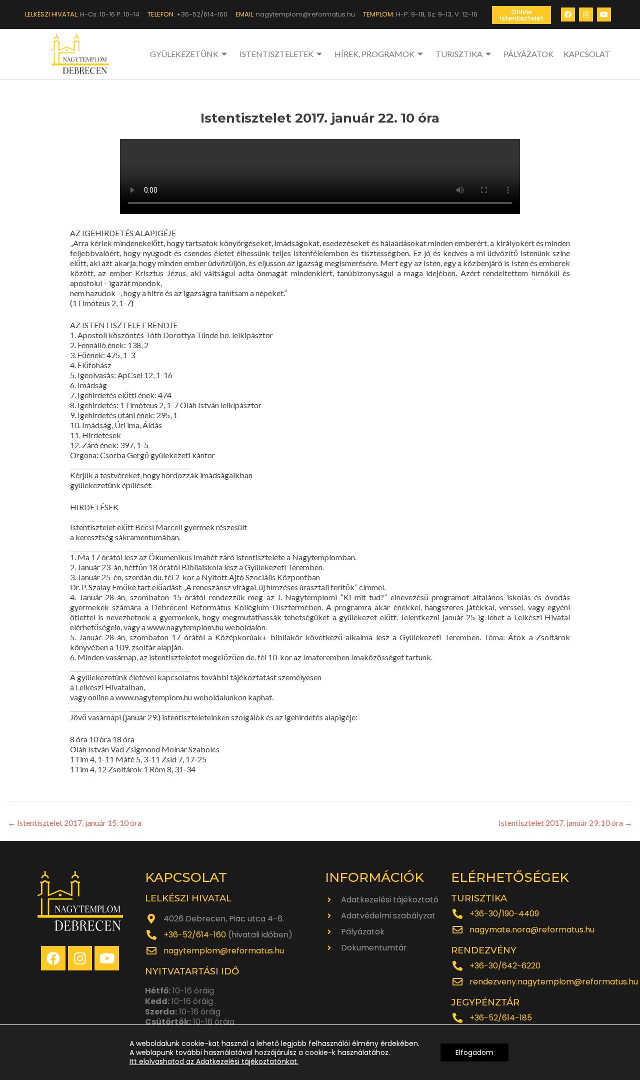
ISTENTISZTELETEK (277, 54)
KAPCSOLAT (587, 54)
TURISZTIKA (459, 54)
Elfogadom (475, 1052)
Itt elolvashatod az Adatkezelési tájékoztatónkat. (214, 1061)
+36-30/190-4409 (504, 913)
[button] (521, 15)
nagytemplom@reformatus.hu (224, 950)
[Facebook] (568, 15)
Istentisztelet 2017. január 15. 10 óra (75, 822)
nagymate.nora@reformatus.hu (532, 929)
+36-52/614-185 (501, 1017)
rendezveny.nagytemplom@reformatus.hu (554, 981)
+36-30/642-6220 (505, 965)
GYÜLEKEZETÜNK (184, 54)
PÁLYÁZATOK (529, 54)
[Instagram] (586, 15)
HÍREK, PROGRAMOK (374, 54)
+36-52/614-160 (195, 934)
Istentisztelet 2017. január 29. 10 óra (565, 822)
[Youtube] (604, 15)
